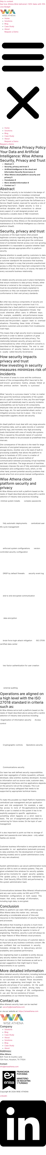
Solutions (8, 21)
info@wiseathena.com (9, 1066)
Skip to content (6, 1)
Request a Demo (11, 32)
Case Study (9, 26)
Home (6, 18)
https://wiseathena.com (28, 1011)
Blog (6, 24)
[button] (23, 80)
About (7, 29)
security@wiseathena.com (14, 1007)
